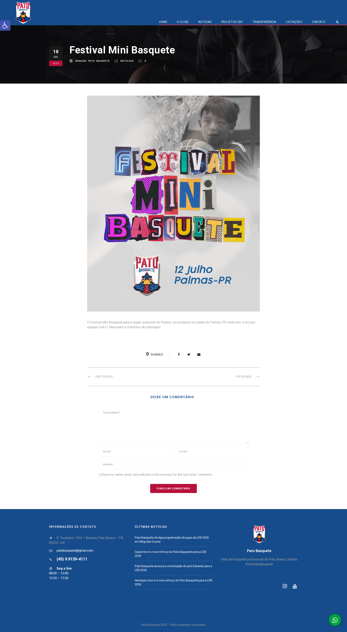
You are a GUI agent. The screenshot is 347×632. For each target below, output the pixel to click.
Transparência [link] (265, 22)
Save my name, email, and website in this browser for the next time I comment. (157, 475)
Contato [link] (319, 22)
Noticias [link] (205, 22)
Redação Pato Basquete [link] (92, 60)
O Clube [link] (183, 22)
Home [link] (163, 22)
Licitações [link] (294, 22)
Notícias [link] (127, 60)
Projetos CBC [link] (232, 22)
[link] (5, 25)
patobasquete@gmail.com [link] (75, 550)
